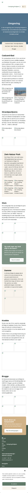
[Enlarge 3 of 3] (21, 299)
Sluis (12, 46)
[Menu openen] (20, 7)
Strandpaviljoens (18, 43)
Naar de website (16, 259)
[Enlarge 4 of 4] (24, 99)
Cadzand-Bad (9, 43)
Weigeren (14, 488)
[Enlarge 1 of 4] (11, 89)
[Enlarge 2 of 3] (21, 292)
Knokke (21, 46)
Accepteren (14, 484)
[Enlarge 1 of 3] (11, 292)
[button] (25, 470)
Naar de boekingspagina (12, 430)
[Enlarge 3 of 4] (11, 99)
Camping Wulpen (13, 6)
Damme (16, 46)
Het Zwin (7, 46)
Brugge (14, 49)
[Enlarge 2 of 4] (24, 89)
